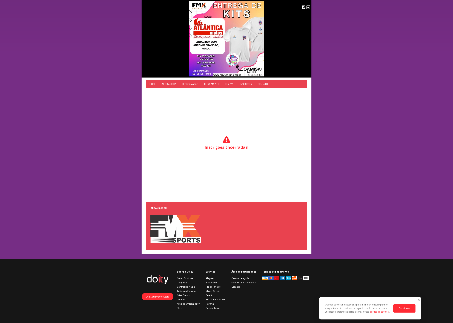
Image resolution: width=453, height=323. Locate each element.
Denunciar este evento (243, 282)
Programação (190, 83)
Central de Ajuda (186, 286)
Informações (169, 83)
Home (153, 83)
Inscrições (246, 83)
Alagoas (210, 278)
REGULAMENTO (212, 83)
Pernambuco (213, 308)
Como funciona (185, 278)
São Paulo (211, 282)
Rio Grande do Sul (215, 299)
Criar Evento (183, 295)
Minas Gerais (213, 291)
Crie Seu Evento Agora (158, 296)
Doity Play (182, 282)
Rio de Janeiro (213, 286)
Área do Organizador (188, 303)
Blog (179, 308)
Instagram (308, 7)
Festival (229, 83)
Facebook (304, 7)
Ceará (209, 295)
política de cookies (379, 311)
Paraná (210, 303)
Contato (262, 83)
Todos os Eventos (186, 291)
